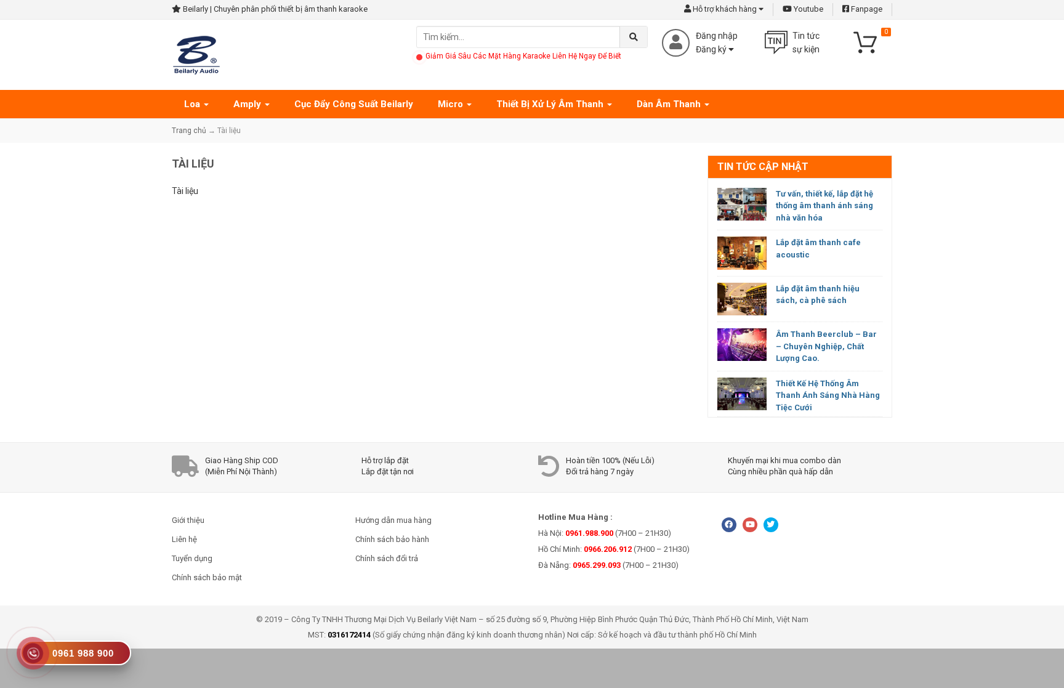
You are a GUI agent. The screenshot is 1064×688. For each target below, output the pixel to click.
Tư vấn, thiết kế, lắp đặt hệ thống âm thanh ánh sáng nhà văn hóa (824, 205)
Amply (248, 104)
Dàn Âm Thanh (670, 104)
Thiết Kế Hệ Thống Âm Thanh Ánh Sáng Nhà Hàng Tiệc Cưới (828, 395)
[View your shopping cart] (871, 41)
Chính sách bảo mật (207, 577)
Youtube (807, 9)
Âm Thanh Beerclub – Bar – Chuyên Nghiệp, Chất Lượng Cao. (826, 346)
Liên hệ (184, 539)
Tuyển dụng (192, 558)
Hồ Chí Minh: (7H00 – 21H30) (614, 549)
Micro (451, 104)
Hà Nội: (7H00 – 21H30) (604, 533)
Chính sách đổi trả (386, 558)
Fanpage (865, 9)
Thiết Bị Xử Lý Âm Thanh (551, 104)
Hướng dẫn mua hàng (393, 520)
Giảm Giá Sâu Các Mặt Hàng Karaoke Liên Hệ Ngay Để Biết (523, 56)
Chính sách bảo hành (392, 539)
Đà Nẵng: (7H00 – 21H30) (608, 565)
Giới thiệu (188, 520)
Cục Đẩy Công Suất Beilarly (353, 104)
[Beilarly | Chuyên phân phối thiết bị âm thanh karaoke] (196, 54)
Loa (193, 104)
